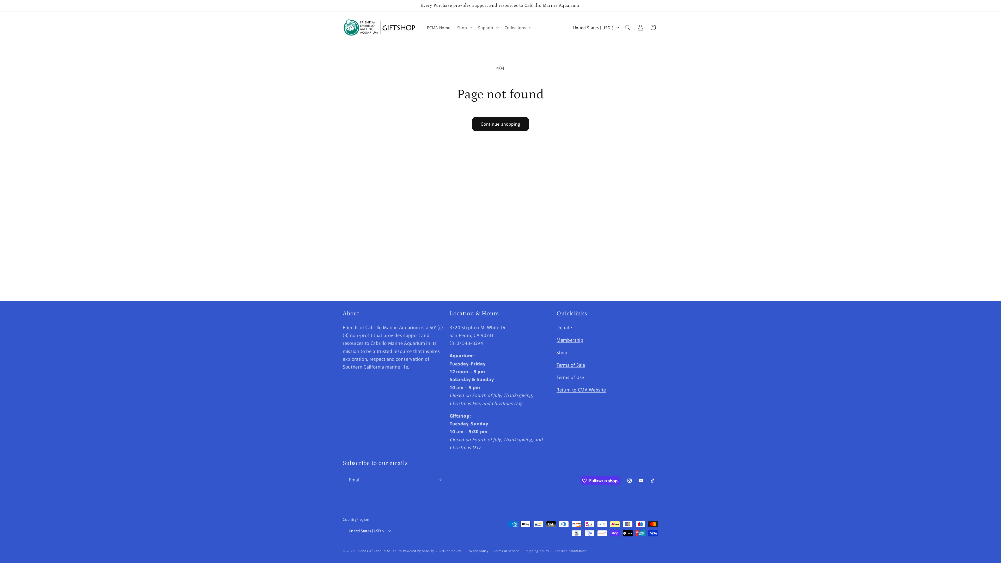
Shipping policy (537, 550)
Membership (570, 339)
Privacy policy (478, 550)
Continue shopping (501, 124)
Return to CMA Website (581, 389)
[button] (464, 28)
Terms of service (506, 550)
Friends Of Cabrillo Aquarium (379, 550)
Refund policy (450, 550)
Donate (564, 327)
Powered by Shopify (418, 550)
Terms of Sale (571, 365)
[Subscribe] (439, 480)
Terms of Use (570, 377)
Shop (562, 352)
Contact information (571, 550)
